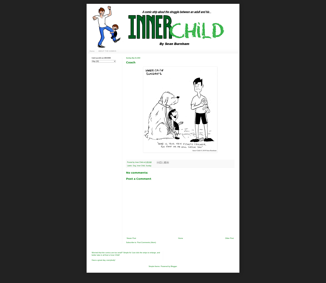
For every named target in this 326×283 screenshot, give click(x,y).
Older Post (229, 238)
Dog (134, 166)
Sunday (148, 166)
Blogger (174, 266)
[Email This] (158, 162)
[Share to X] (163, 162)
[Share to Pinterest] (167, 162)
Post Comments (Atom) (146, 242)
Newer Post (131, 238)
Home (92, 51)
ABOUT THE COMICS (107, 51)
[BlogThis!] (160, 162)
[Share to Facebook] (165, 162)
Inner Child (141, 166)
